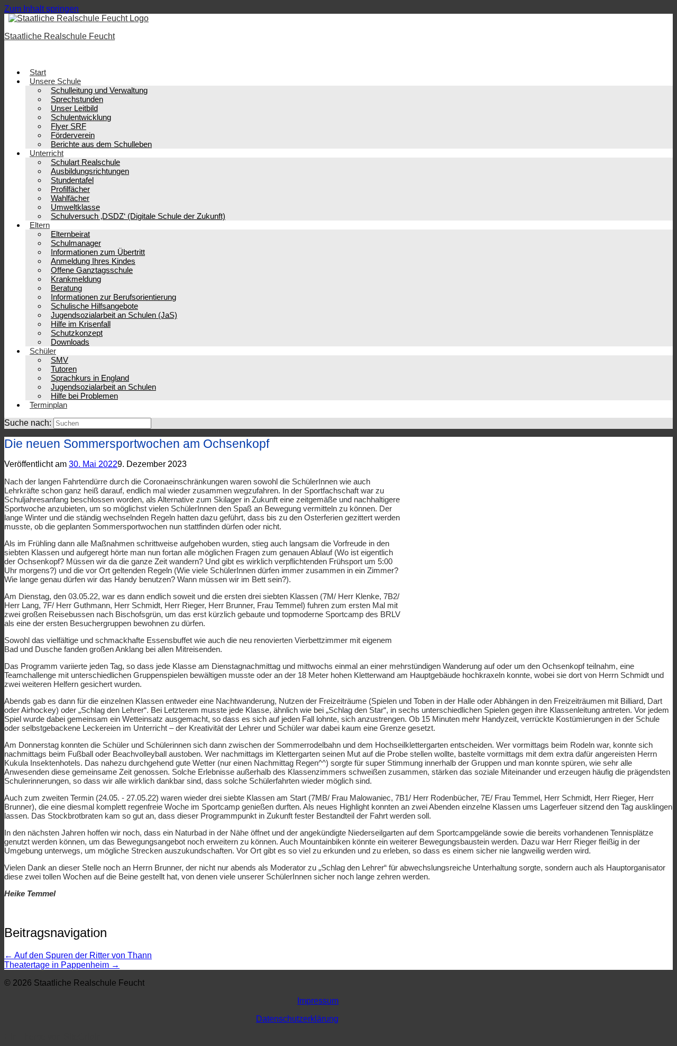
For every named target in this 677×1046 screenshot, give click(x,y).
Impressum (317, 1000)
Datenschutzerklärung (297, 1018)
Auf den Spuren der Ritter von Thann (78, 955)
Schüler (43, 350)
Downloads (70, 341)
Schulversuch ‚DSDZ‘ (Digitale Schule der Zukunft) (138, 216)
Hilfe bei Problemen (84, 395)
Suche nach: (27, 422)
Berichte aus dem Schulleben (101, 144)
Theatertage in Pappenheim (62, 964)
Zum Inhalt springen (41, 8)
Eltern (40, 225)
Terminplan (48, 404)
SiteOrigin (82, 1036)
